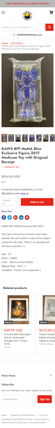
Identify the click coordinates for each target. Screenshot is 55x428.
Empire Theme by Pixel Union (14, 422)
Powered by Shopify (37, 422)
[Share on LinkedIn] (21, 217)
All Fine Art (17, 43)
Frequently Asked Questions (23, 415)
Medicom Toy (12, 166)
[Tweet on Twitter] (9, 217)
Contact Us (43, 415)
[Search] (49, 27)
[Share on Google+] (15, 217)
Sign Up (44, 399)
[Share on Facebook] (4, 217)
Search (4, 415)
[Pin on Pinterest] (27, 217)
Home (5, 43)
